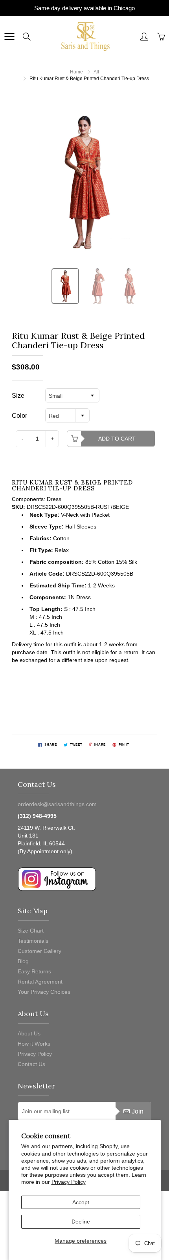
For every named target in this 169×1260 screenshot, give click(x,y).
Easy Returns (34, 971)
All (96, 72)
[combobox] (72, 395)
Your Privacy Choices (44, 992)
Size (18, 395)
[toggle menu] (9, 36)
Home (76, 72)
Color (19, 415)
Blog (23, 961)
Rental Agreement (40, 981)
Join (137, 1111)
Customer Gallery (39, 951)
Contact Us (31, 1064)
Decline (81, 1221)
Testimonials (33, 941)
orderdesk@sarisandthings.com (57, 804)
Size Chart (31, 930)
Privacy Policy (68, 1182)
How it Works (34, 1044)
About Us (29, 1033)
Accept (80, 1202)
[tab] (84, 652)
